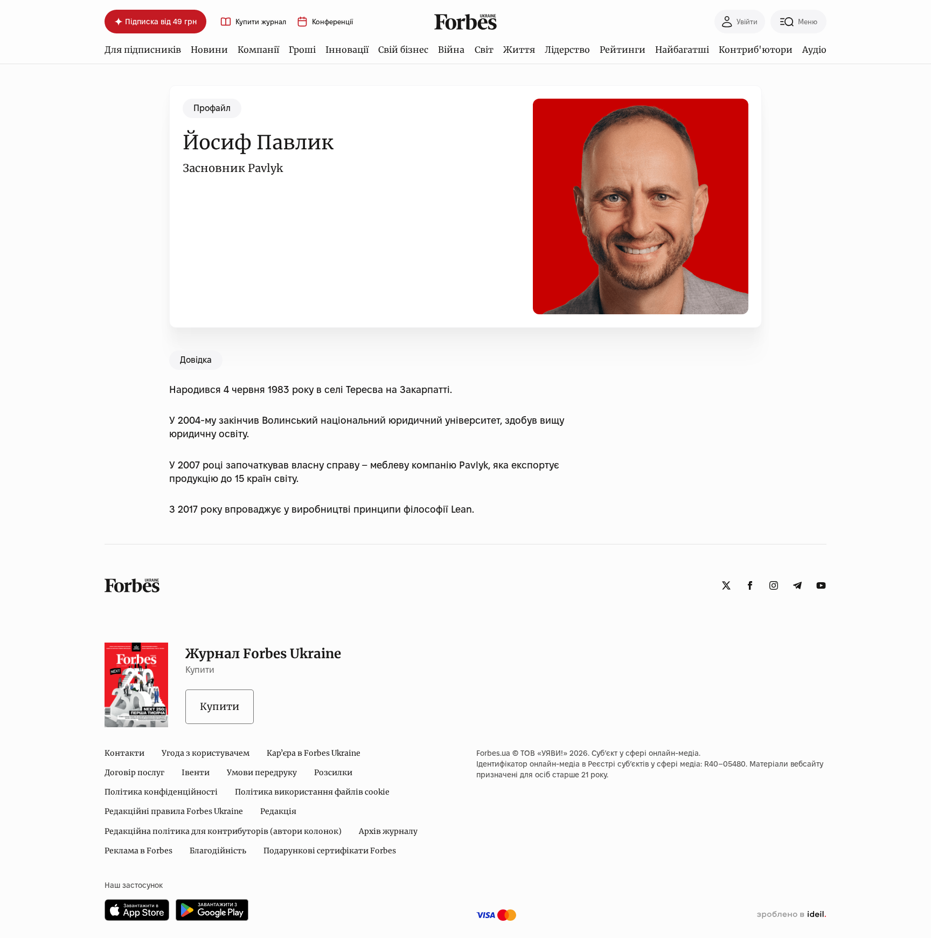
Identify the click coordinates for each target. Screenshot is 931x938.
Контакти (124, 753)
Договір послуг (134, 772)
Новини (209, 49)
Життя (519, 49)
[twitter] (726, 585)
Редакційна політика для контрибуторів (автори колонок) (223, 831)
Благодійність (218, 851)
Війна (451, 49)
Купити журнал (260, 21)
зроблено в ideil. (791, 915)
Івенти (196, 772)
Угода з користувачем (205, 753)
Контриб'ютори (756, 49)
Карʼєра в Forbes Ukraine (313, 753)
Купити (219, 706)
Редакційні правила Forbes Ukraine (174, 811)
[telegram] (797, 585)
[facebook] (750, 585)
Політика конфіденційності (161, 792)
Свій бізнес (403, 49)
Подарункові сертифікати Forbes (329, 851)
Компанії (258, 49)
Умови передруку (262, 772)
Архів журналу (388, 831)
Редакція (278, 811)
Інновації (347, 49)
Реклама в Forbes (138, 851)
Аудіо (814, 49)
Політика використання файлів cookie (312, 792)
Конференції (332, 21)
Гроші (302, 49)
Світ (484, 49)
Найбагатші (682, 49)
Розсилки (333, 772)
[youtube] (821, 585)
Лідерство (567, 49)
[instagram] (774, 585)
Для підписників (143, 49)
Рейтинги (622, 49)
